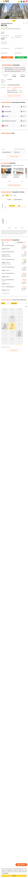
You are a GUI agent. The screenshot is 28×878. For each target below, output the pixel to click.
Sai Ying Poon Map (14, 156)
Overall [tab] (2, 32)
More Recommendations (14, 185)
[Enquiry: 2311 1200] (19, 2)
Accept (14, 875)
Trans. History (14, 350)
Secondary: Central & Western (17, 88)
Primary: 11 (9, 88)
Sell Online (22, 864)
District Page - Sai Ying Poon (14, 95)
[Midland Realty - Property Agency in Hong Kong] (6, 2)
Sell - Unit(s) (7, 57)
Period (3, 303)
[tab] (6, 165)
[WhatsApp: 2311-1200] (21, 2)
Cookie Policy (5, 873)
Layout (8, 303)
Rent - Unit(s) (21, 57)
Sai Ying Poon (16, 69)
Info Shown (14, 303)
